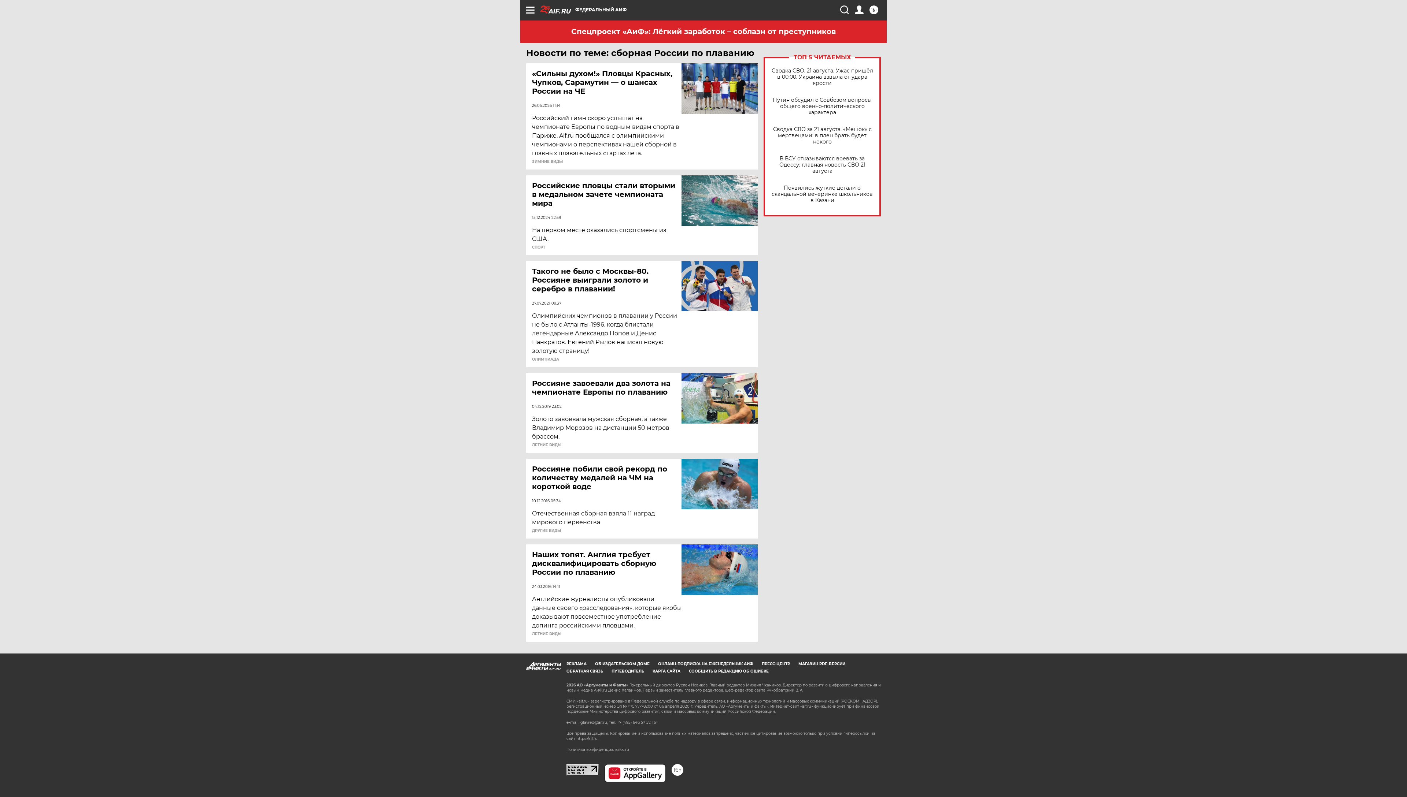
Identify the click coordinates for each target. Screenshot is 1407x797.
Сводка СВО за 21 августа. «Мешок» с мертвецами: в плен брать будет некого (822, 135)
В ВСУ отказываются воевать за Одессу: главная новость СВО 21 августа (822, 165)
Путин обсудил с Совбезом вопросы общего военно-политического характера (822, 106)
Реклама (576, 664)
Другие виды (546, 531)
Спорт (538, 247)
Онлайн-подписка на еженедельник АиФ (705, 664)
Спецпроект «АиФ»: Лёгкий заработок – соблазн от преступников (703, 31)
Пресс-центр (776, 664)
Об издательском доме (622, 664)
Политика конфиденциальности (597, 749)
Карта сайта (666, 671)
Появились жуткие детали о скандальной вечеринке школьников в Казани (822, 194)
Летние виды (546, 445)
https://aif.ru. (587, 738)
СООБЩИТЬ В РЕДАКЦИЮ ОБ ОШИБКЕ (729, 671)
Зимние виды (547, 162)
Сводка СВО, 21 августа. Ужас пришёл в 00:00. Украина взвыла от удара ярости (822, 77)
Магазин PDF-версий (821, 664)
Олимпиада (545, 359)
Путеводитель (628, 671)
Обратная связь (584, 671)
